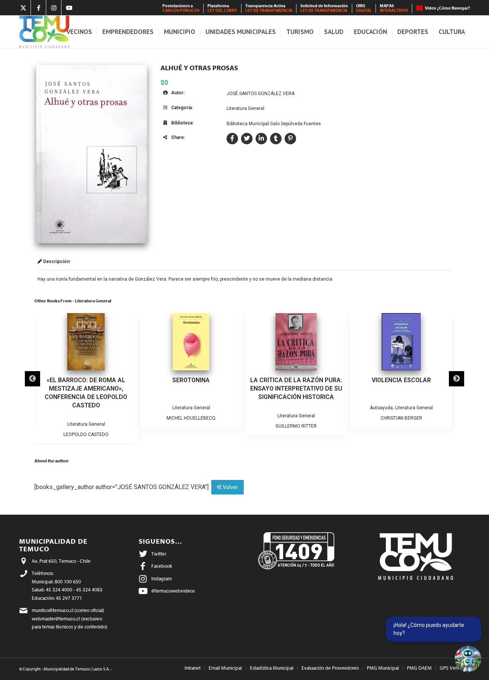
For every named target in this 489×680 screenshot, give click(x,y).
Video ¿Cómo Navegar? (447, 8)
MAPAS (394, 8)
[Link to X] (23, 7)
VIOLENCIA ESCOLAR (401, 380)
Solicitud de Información (324, 8)
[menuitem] (181, 8)
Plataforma (222, 8)
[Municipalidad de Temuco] (44, 32)
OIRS (364, 8)
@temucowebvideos (173, 591)
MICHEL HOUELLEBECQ (191, 418)
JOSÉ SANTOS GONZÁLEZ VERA (261, 93)
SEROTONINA (191, 380)
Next (456, 378)
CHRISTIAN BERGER (401, 418)
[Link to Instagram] (53, 7)
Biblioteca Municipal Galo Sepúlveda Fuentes (274, 123)
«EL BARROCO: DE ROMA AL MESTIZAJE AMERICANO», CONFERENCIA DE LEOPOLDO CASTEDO (86, 392)
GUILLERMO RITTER (296, 426)
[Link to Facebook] (38, 7)
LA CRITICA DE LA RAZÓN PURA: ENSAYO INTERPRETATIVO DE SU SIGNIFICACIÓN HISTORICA (296, 388)
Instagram (161, 578)
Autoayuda (381, 407)
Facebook (161, 566)
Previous (32, 378)
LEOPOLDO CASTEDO (85, 434)
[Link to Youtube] (69, 7)
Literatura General (245, 108)
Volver (230, 487)
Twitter (158, 554)
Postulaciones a (180, 8)
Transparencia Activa (268, 8)
